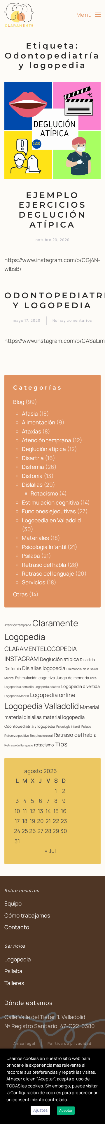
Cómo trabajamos (27, 915)
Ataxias (31, 431)
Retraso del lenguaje (48, 573)
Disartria (33, 458)
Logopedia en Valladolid (51, 520)
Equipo (13, 903)
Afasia (30, 413)
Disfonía (32, 476)
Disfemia (33, 467)
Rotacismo (44, 493)
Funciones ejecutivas (49, 511)
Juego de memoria (72, 677)
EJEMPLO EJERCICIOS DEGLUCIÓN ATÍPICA (53, 210)
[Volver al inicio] (19, 14)
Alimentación (38, 422)
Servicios (33, 582)
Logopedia (17, 959)
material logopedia (64, 717)
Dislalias (32, 484)
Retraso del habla (44, 565)
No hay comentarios (72, 320)
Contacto (16, 927)
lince (93, 678)
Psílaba (13, 971)
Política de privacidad (70, 1043)
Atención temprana (46, 440)
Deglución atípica (44, 449)
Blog (18, 402)
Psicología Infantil (44, 547)
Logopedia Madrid (16, 696)
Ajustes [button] (40, 1110)
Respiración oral (41, 736)
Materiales (35, 538)
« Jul (50, 851)
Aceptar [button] (65, 1110)
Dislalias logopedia (43, 668)
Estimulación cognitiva (50, 502)
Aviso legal (24, 1043)
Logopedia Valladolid (41, 705)
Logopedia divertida (80, 686)
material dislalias (23, 717)
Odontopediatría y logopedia (29, 726)
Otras (20, 594)
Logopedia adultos (47, 687)
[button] (88, 14)
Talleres (14, 983)
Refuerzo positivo (16, 736)
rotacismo (44, 745)
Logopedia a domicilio (19, 687)
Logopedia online (52, 695)
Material (89, 706)
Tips (61, 744)
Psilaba (31, 556)
